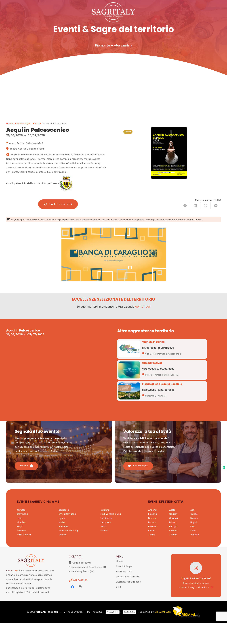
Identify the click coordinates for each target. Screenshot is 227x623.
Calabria (105, 509)
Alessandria (123, 45)
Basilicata (64, 509)
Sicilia (103, 526)
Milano (172, 522)
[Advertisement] (113, 98)
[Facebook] (72, 587)
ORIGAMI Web (163, 611)
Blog (118, 586)
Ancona (152, 509)
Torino (151, 534)
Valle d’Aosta (24, 534)
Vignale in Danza (153, 342)
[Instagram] (80, 587)
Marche (21, 522)
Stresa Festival (152, 363)
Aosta (172, 509)
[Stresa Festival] (129, 369)
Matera (152, 522)
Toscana (21, 530)
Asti (192, 509)
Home (9, 123)
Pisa (192, 526)
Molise (62, 522)
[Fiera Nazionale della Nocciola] (129, 390)
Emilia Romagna (67, 513)
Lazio (19, 518)
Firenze (152, 518)
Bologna (152, 513)
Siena (193, 530)
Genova (173, 518)
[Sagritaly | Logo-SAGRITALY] (113, 12)
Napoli (193, 522)
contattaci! (143, 306)
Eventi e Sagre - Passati (28, 123)
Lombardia (106, 518)
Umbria (104, 530)
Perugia (173, 526)
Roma (151, 530)
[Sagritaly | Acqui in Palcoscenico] (169, 153)
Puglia (20, 526)
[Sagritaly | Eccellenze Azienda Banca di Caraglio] (113, 254)
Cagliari (173, 513)
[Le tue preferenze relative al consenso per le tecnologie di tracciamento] (224, 467)
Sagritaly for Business (128, 581)
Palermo (152, 526)
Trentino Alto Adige (69, 530)
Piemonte (102, 45)
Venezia (194, 534)
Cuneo (194, 513)
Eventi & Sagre (124, 566)
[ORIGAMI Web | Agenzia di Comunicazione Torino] (186, 612)
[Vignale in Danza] (129, 348)
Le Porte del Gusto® (127, 576)
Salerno (173, 530)
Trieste (173, 534)
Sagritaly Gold (124, 571)
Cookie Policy (129, 612)
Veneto (63, 534)
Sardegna (64, 526)
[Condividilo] (185, 205)
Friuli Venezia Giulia (111, 513)
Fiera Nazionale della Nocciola (162, 384)
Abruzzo (21, 509)
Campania (22, 513)
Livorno (194, 518)
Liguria (62, 518)
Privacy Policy (112, 612)
